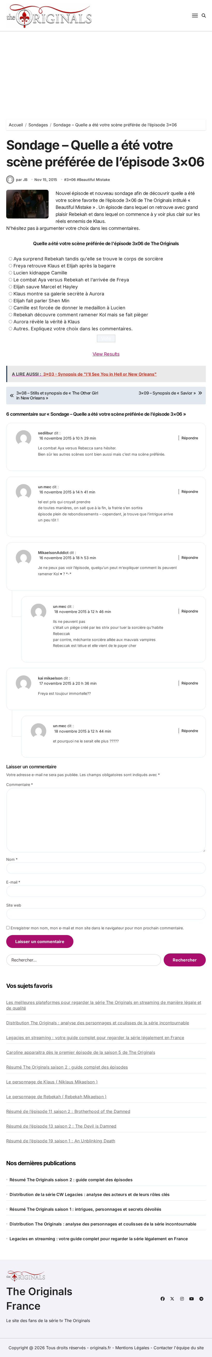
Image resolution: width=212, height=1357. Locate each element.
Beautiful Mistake (94, 179)
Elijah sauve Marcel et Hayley (45, 286)
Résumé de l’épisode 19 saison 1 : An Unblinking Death (60, 1140)
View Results (106, 354)
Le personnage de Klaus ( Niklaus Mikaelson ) (52, 1081)
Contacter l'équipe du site (179, 1347)
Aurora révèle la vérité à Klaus (46, 321)
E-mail (13, 882)
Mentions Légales (132, 1347)
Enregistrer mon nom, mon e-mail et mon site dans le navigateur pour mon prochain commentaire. (97, 928)
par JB (21, 179)
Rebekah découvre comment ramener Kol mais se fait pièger (80, 314)
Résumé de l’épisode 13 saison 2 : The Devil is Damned (61, 1126)
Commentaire (19, 784)
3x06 (71, 179)
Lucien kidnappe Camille (40, 272)
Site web (13, 905)
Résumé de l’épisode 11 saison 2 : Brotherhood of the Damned (68, 1111)
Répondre (189, 438)
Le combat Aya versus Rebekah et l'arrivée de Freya (71, 279)
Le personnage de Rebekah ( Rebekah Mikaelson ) (56, 1096)
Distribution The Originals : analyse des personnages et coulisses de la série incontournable (97, 1022)
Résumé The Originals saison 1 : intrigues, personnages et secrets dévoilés (85, 1209)
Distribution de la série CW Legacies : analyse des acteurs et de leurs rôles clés (90, 1194)
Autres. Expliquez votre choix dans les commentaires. (73, 328)
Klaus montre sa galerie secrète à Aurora (58, 293)
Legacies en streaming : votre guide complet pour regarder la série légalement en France (95, 1037)
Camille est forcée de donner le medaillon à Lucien (69, 307)
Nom (12, 859)
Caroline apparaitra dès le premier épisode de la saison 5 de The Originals (80, 1052)
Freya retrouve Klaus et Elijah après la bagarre (64, 265)
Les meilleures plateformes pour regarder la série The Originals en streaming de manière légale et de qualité (103, 1005)
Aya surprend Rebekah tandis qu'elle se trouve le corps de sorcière (88, 258)
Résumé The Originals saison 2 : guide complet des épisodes (67, 1067)
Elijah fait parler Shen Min (41, 300)
